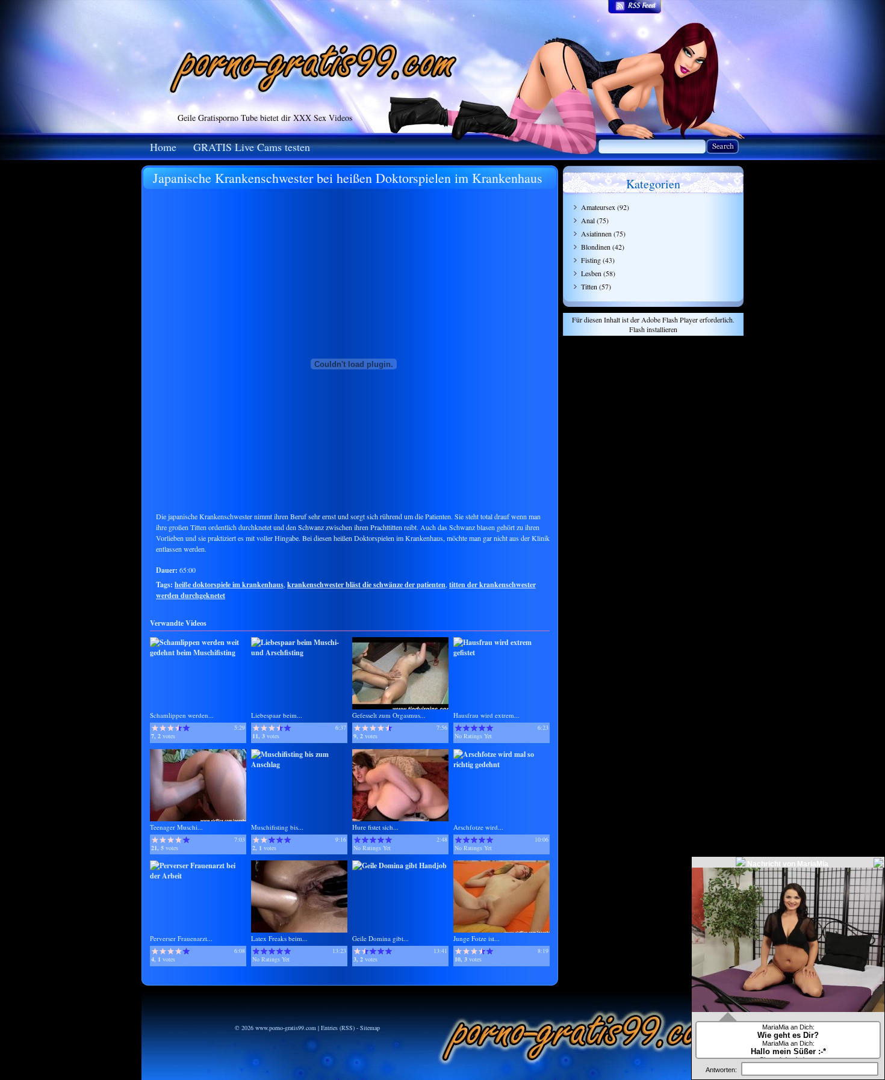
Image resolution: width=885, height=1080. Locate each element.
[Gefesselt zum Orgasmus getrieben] (400, 707)
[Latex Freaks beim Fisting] (299, 930)
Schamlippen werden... (182, 715)
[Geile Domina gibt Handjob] (399, 865)
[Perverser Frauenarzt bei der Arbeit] (198, 876)
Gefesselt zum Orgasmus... (389, 715)
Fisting (591, 260)
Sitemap (370, 1027)
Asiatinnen (596, 233)
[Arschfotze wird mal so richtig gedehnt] (501, 764)
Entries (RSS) (338, 1027)
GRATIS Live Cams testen (251, 147)
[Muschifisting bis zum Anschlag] (299, 764)
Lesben (591, 273)
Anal (588, 220)
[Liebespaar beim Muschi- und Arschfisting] (299, 652)
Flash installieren (653, 329)
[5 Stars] (186, 728)
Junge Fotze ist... (476, 938)
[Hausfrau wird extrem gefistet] (501, 652)
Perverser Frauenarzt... (181, 938)
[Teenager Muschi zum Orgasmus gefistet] (198, 818)
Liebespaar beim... (276, 715)
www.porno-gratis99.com (285, 1027)
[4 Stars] (178, 728)
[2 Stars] (163, 728)
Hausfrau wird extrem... (486, 715)
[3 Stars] (171, 728)
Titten (589, 286)
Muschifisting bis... (277, 827)
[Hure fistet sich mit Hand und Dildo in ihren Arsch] (400, 818)
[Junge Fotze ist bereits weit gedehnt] (501, 930)
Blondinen (595, 246)
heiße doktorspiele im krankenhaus (229, 584)
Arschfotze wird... (478, 827)
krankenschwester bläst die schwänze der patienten (366, 584)
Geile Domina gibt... (380, 938)
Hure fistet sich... (375, 827)
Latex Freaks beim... (279, 938)
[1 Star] (155, 728)
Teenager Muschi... (176, 827)
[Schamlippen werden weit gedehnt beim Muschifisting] (198, 652)
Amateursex (598, 207)
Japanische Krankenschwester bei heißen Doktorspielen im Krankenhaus (347, 178)
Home (163, 147)
